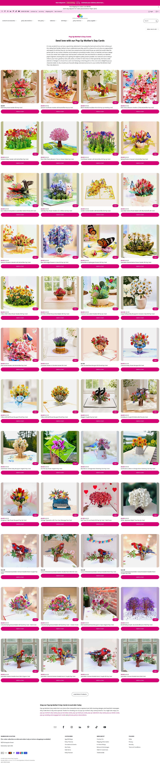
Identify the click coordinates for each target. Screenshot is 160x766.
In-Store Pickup (101, 744)
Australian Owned (12, 760)
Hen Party (67, 747)
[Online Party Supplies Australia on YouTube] (19, 11)
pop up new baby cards (64, 713)
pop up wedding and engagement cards (52, 715)
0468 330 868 (25, 11)
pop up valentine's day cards (97, 713)
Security (131, 744)
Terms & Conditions (134, 747)
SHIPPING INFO (49, 11)
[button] (9, 21)
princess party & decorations (77, 715)
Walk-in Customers (102, 750)
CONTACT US (34, 11)
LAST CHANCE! (58, 11)
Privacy (131, 742)
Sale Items (68, 750)
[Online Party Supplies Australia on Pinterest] (13, 11)
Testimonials (100, 752)
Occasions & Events (70, 744)
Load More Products (80, 694)
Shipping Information (103, 742)
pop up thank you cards (80, 713)
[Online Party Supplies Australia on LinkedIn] (10, 11)
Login (151, 11)
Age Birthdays (69, 739)
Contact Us (100, 739)
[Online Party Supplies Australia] (80, 16)
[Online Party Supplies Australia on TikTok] (16, 11)
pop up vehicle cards (112, 713)
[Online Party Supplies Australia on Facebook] (5, 11)
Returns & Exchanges (103, 747)
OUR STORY (41, 11)
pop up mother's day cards (48, 713)
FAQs (130, 739)
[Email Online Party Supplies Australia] (2, 11)
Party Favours (69, 752)
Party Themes (69, 742)
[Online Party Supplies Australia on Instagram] (7, 11)
